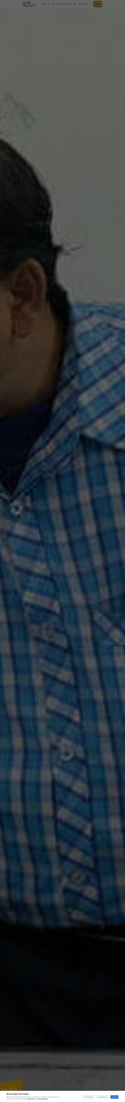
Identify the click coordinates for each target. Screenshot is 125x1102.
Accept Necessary (102, 1097)
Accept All (114, 1097)
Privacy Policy (31, 1099)
